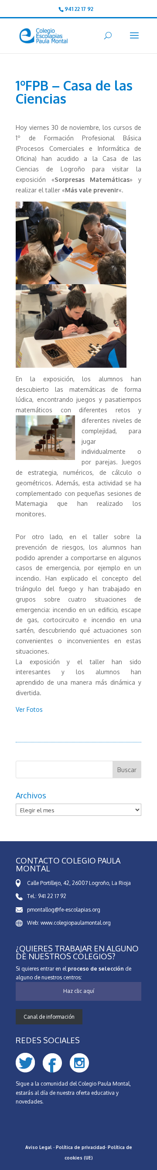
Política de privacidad (80, 1147)
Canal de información (49, 1016)
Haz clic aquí (78, 991)
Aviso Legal (38, 1147)
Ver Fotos (29, 709)
